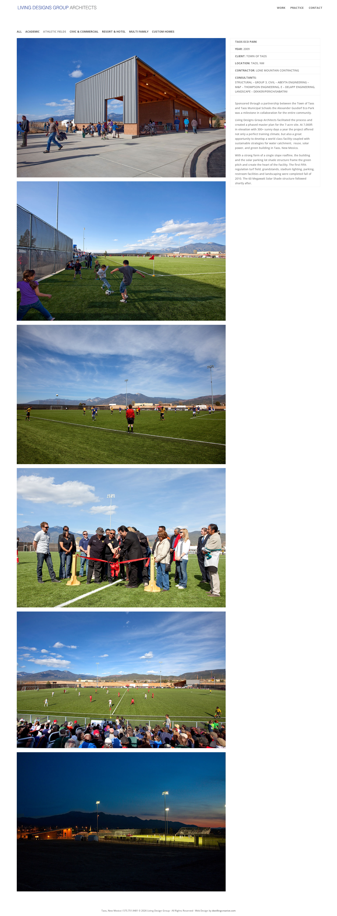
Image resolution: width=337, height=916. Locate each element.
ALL (19, 31)
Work (281, 8)
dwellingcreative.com (224, 910)
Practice (297, 8)
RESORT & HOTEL (114, 31)
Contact (315, 8)
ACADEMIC (32, 31)
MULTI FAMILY (138, 31)
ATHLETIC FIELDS (54, 31)
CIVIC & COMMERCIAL (84, 31)
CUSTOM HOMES (163, 31)
